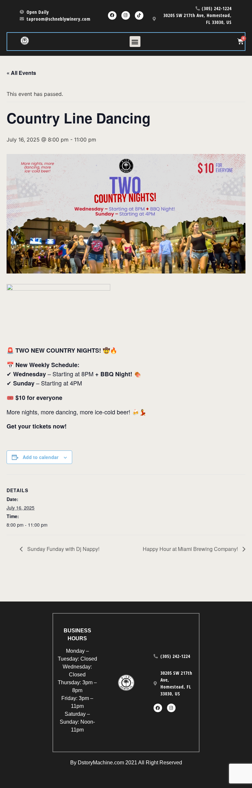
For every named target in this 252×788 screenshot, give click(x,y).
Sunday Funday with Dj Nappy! (62, 549)
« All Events (21, 73)
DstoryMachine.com (101, 762)
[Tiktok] (139, 15)
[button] (135, 41)
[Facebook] (112, 15)
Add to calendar (40, 457)
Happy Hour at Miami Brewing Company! (191, 549)
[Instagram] (125, 15)
